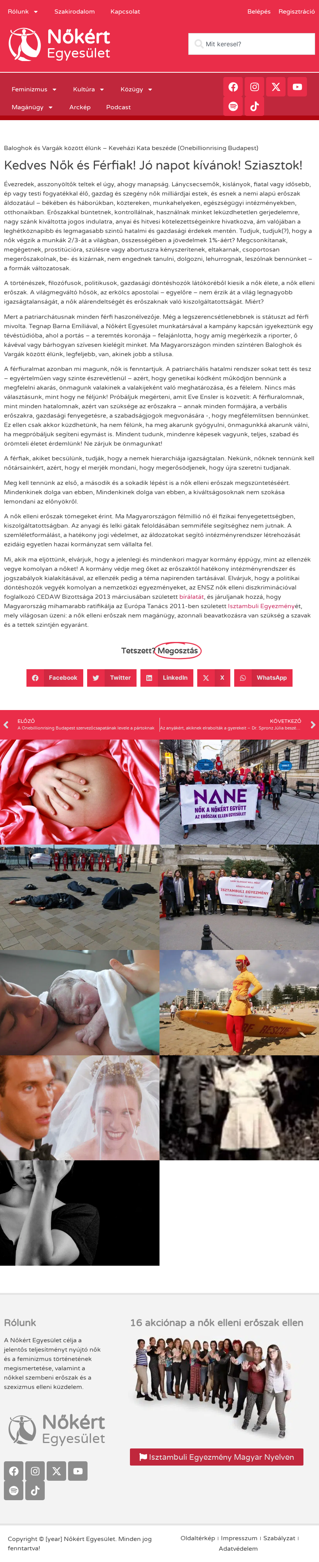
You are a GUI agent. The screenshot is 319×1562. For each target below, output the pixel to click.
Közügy (132, 89)
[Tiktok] (254, 106)
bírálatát (191, 597)
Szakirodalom (74, 12)
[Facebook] (233, 86)
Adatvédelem (238, 1549)
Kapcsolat (125, 12)
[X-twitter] (276, 86)
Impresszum (239, 1538)
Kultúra (84, 89)
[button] (55, 678)
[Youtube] (297, 86)
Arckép (80, 107)
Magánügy (28, 107)
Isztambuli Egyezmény (261, 606)
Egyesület (78, 53)
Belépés (259, 12)
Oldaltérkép (198, 1538)
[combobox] (251, 44)
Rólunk (18, 12)
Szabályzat (279, 1538)
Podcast (118, 107)
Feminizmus (29, 89)
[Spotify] (233, 106)
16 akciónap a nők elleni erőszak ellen (216, 1323)
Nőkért (78, 37)
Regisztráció (297, 12)
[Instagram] (254, 86)
